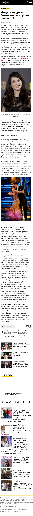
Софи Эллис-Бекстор (8, 326)
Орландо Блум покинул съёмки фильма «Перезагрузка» (13, 393)
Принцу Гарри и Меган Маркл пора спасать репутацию (20, 354)
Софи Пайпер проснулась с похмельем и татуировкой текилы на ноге (21, 429)
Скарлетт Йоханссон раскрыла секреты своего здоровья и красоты (21, 344)
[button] (27, 2)
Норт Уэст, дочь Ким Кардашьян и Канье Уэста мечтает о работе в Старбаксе (21, 460)
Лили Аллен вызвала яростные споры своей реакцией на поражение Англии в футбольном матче (9, 333)
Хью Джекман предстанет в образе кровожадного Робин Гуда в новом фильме (21, 473)
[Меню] (30, 2)
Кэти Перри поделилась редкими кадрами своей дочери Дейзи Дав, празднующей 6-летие (22, 485)
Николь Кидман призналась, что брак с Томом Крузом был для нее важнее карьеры (20, 364)
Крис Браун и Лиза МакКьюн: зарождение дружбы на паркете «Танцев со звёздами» (23, 333)
